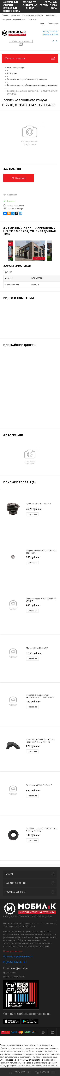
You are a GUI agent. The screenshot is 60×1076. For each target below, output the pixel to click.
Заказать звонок (50, 34)
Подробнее (32, 514)
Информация (51, 15)
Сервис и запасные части (33, 15)
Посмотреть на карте (12, 951)
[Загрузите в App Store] (11, 1021)
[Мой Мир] (13, 213)
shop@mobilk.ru (19, 968)
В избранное (12, 194)
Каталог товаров (15, 58)
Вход (42, 24)
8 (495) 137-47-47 (50, 31)
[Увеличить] (30, 135)
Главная (5, 15)
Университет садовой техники (13, 19)
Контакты (32, 19)
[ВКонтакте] (5, 213)
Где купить (15, 15)
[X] (16, 213)
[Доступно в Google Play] (30, 1021)
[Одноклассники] (9, 213)
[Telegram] (20, 213)
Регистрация (53, 24)
